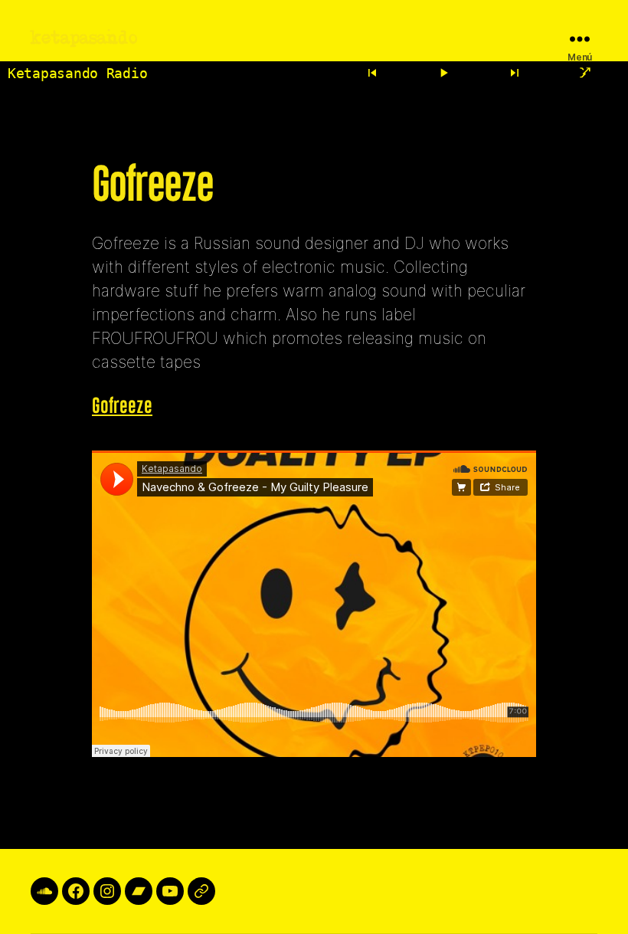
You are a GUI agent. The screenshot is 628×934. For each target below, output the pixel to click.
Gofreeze (122, 406)
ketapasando (84, 38)
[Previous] (373, 73)
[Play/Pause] (443, 73)
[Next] (514, 73)
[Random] (585, 73)
